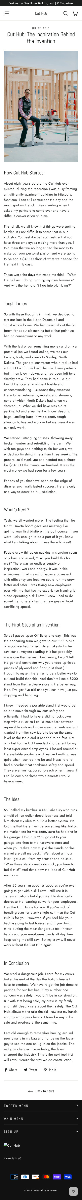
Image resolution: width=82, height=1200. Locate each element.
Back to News (44, 1091)
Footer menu (16, 1106)
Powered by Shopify (12, 1158)
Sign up (11, 1132)
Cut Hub (41, 13)
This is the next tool (52, 1054)
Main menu (14, 1119)
